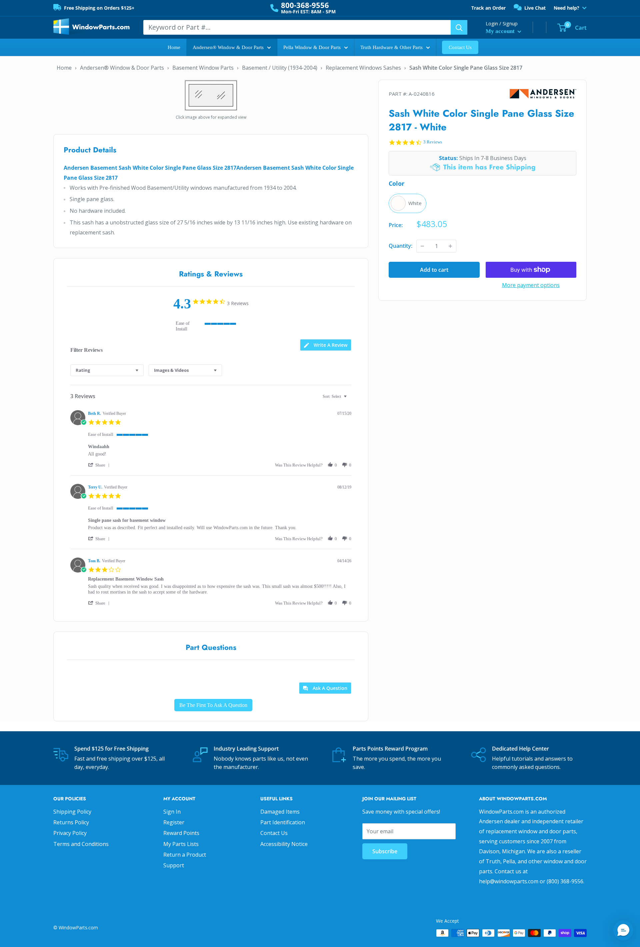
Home (174, 47)
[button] (100, 464)
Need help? (566, 8)
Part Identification (282, 822)
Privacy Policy (70, 833)
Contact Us (460, 47)
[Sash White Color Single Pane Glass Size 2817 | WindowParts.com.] (210, 94)
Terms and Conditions (81, 844)
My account (501, 31)
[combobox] (107, 370)
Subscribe (384, 851)
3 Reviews (432, 141)
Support (173, 865)
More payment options (531, 285)
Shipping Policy (72, 811)
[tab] (325, 345)
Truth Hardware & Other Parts (391, 47)
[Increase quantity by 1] (450, 246)
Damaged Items (280, 811)
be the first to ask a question (213, 705)
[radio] (407, 203)
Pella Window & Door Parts (312, 47)
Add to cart (434, 269)
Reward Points (181, 833)
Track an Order (488, 8)
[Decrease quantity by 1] (422, 246)
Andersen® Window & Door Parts (228, 47)
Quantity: (400, 245)
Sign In (172, 811)
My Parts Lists (181, 844)
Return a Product (184, 854)
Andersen (543, 93)
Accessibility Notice (284, 844)
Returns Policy (71, 822)
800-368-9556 (305, 5)
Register (173, 822)
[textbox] (349, 399)
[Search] (459, 27)
